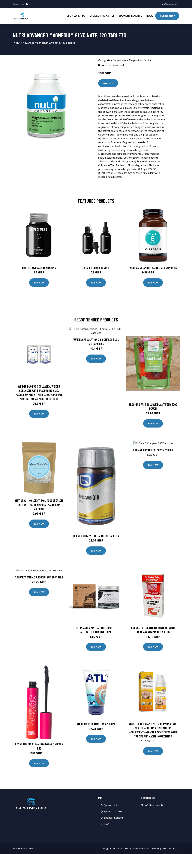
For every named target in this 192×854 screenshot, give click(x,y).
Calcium (148, 60)
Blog (149, 16)
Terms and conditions (137, 848)
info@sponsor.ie (169, 4)
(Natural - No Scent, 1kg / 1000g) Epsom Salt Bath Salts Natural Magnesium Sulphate (39, 505)
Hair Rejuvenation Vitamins (39, 268)
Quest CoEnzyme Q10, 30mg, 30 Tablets (96, 536)
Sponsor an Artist (102, 16)
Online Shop (167, 15)
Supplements (120, 60)
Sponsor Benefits (130, 16)
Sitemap (173, 848)
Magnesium (135, 60)
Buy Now (108, 83)
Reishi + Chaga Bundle (96, 268)
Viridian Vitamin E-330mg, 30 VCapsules (153, 268)
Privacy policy (159, 848)
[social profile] (27, 4)
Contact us (116, 848)
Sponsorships (76, 16)
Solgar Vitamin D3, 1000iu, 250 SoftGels (39, 577)
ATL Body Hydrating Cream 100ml (96, 724)
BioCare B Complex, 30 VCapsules (153, 450)
